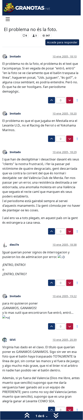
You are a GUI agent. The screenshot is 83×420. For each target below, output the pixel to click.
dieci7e (14, 244)
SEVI (12, 340)
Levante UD (11, 35)
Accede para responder (62, 42)
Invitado (15, 56)
